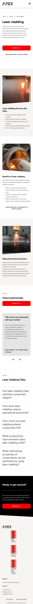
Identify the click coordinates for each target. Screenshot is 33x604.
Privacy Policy (9, 599)
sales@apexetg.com (7, 594)
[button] (13, 359)
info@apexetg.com (7, 592)
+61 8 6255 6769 (6, 589)
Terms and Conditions (21, 599)
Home (4, 16)
